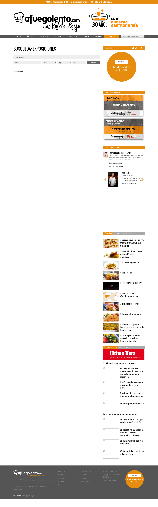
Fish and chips (127, 272)
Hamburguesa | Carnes (130, 303)
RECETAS (30, 36)
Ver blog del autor (116, 166)
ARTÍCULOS (44, 36)
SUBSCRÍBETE (122, 62)
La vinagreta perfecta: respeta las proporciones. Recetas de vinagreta (130, 338)
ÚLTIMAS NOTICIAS (110, 347)
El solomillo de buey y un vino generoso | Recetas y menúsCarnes (131, 254)
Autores (61, 481)
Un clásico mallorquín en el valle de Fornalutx (131, 442)
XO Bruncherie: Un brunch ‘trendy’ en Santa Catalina (132, 452)
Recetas (61, 475)
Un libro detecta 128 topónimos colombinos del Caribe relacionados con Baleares (131, 432)
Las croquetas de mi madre (132, 314)
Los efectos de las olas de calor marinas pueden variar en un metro (131, 385)
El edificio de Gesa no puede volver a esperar (119, 363)
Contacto (84, 475)
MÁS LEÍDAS (123, 347)
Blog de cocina (63, 471)
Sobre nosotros (86, 471)
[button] (105, 179)
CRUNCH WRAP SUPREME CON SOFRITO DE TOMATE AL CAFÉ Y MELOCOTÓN (132, 243)
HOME (19, 36)
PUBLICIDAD (111, 36)
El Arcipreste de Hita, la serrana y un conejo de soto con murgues (132, 394)
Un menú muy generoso (130, 262)
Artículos (61, 478)
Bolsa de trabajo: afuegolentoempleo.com (129, 295)
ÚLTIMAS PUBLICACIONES (123, 233)
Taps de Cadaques (110, 471)
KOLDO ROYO (98, 36)
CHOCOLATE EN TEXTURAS (132, 283)
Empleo (83, 478)
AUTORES (58, 36)
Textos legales (86, 481)
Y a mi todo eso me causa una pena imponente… (120, 414)
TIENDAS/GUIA (72, 36)
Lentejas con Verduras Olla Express (111, 476)
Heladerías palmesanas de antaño (132, 403)
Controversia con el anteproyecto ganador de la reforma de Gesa (132, 421)
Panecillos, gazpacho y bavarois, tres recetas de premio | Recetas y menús (132, 327)
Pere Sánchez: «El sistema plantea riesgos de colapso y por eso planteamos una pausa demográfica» (131, 372)
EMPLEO (86, 36)
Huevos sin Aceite (109, 480)
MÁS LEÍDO (108, 233)
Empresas (62, 485)
